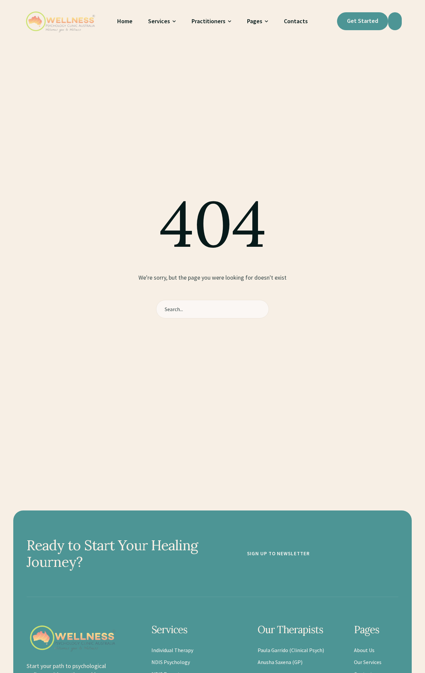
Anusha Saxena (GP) (280, 662)
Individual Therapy (172, 650)
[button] (174, 21)
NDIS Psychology (170, 662)
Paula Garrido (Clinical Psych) (291, 650)
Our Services (368, 662)
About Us (364, 650)
